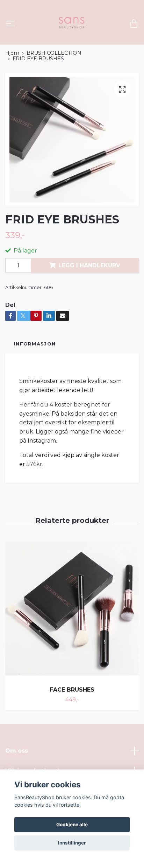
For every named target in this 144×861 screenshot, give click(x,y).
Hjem (12, 53)
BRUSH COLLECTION (54, 53)
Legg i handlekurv (89, 265)
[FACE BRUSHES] (72, 611)
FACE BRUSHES (72, 689)
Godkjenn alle (72, 824)
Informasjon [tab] (35, 344)
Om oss (16, 750)
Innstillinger (72, 843)
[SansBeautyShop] (71, 24)
